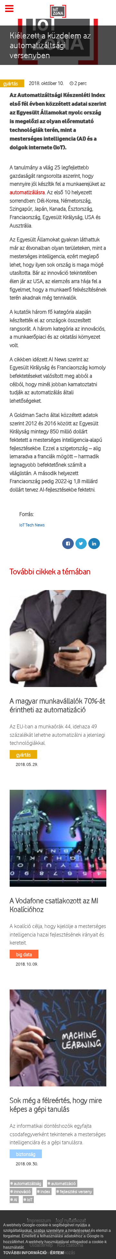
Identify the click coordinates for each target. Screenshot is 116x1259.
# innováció (20, 1191)
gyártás (23, 754)
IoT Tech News (31, 524)
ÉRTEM (57, 1253)
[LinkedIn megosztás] (94, 543)
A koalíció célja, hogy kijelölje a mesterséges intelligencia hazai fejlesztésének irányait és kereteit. (58, 934)
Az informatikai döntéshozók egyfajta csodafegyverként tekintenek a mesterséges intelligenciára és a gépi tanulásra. (58, 1134)
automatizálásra (27, 192)
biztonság (25, 1154)
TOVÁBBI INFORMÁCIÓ (25, 1253)
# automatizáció (62, 1183)
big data (24, 954)
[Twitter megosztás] (81, 543)
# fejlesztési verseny (74, 1191)
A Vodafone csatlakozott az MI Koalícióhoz (54, 904)
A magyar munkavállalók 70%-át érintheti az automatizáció (57, 705)
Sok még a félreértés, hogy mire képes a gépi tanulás (56, 1104)
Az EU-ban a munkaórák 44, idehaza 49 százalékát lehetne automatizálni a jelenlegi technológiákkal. (57, 734)
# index (43, 1191)
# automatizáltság (25, 1183)
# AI (13, 1199)
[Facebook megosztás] (68, 543)
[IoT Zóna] (58, 10)
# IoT (28, 1199)
